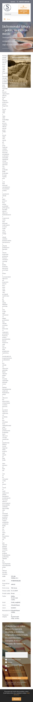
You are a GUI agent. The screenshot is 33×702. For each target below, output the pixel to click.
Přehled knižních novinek (14, 659)
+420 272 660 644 (24, 1)
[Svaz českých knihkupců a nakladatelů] (8, 7)
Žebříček (10, 662)
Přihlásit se (24, 11)
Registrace (24, 7)
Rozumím (16, 699)
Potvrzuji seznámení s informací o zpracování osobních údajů (15, 671)
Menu (8, 19)
